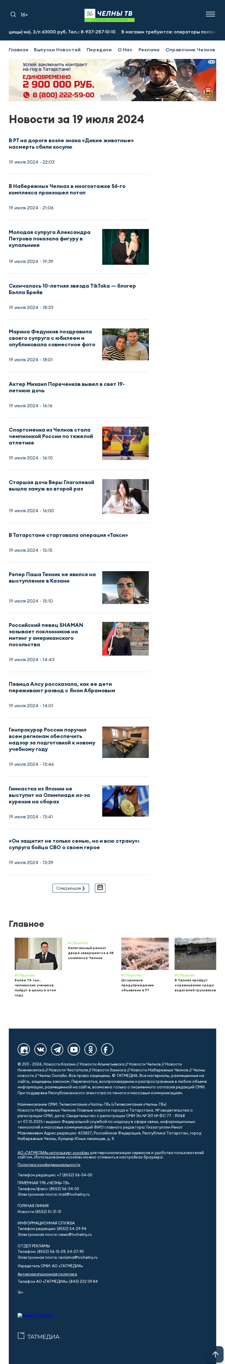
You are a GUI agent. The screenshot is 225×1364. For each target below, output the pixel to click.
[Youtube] (74, 1049)
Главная (18, 49)
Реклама (149, 49)
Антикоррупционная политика (47, 1274)
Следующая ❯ (70, 888)
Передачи (99, 49)
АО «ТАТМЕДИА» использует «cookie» (53, 1153)
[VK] (40, 1049)
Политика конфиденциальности (49, 1165)
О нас (125, 49)
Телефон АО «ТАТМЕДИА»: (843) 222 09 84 (58, 1281)
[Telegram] (57, 1049)
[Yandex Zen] (24, 1049)
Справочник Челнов (190, 49)
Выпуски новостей (57, 49)
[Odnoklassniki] (90, 1049)
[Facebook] (107, 1049)
